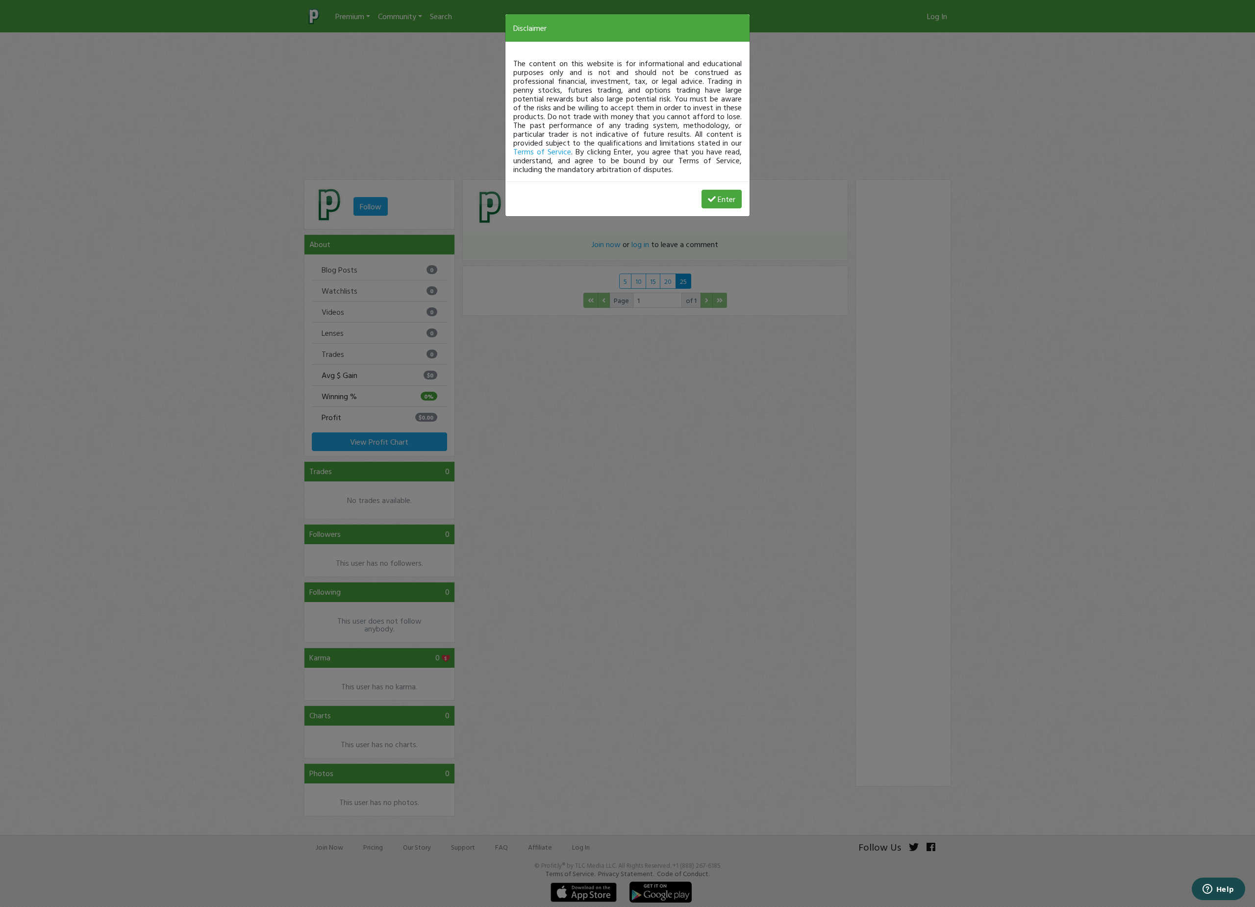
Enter (726, 199)
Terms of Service (542, 151)
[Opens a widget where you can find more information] (1218, 890)
